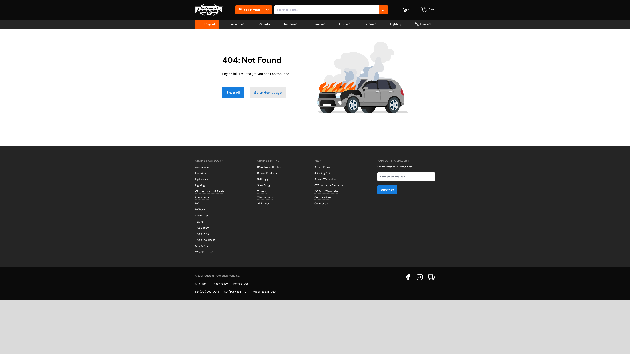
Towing (199, 221)
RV (197, 203)
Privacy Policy (219, 283)
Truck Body (202, 227)
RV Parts (264, 24)
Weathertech (265, 197)
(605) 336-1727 (238, 291)
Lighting (395, 24)
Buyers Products (267, 173)
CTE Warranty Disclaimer (329, 185)
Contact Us (321, 203)
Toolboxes (290, 24)
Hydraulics (318, 24)
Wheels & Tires (204, 252)
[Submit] (383, 9)
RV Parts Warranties (326, 191)
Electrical (201, 173)
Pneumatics (202, 197)
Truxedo (262, 191)
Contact (425, 24)
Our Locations (322, 197)
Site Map (200, 283)
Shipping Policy (323, 173)
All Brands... (264, 203)
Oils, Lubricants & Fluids (209, 191)
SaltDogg (262, 179)
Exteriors (370, 24)
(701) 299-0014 (209, 291)
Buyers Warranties (325, 179)
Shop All (233, 92)
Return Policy (322, 167)
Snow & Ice (237, 24)
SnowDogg (263, 185)
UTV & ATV (202, 246)
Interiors (344, 24)
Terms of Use (241, 283)
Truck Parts (202, 234)
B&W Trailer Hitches (269, 167)
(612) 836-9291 (267, 291)
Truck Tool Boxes (205, 240)
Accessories (202, 167)
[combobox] (331, 9)
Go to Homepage (268, 92)
